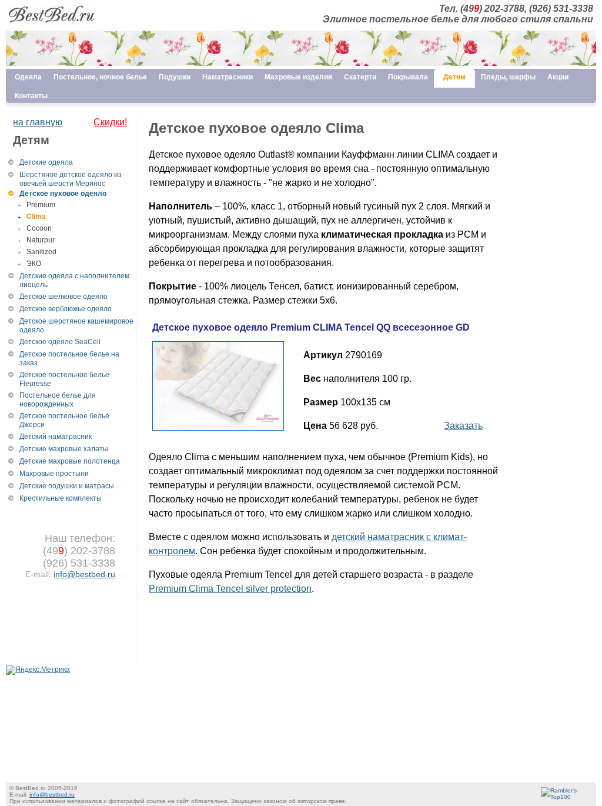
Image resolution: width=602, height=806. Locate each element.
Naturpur (40, 240)
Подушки (174, 77)
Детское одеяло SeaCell (60, 342)
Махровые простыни (54, 473)
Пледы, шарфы (508, 77)
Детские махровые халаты (63, 449)
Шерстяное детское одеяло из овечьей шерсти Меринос (70, 179)
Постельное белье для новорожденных (57, 399)
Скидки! (110, 122)
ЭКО (33, 263)
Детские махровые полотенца (69, 461)
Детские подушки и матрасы (66, 486)
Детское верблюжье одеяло (65, 309)
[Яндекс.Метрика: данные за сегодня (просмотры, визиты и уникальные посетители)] (38, 670)
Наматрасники (227, 77)
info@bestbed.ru (84, 574)
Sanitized (41, 252)
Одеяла (28, 77)
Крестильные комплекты (60, 498)
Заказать (463, 426)
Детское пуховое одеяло (62, 193)
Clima (36, 216)
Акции (557, 77)
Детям (454, 77)
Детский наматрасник (55, 436)
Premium (40, 205)
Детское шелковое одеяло (63, 296)
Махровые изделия (298, 77)
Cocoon (39, 228)
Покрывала (408, 77)
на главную (37, 122)
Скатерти (360, 77)
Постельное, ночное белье (100, 77)
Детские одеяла (46, 162)
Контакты (31, 96)
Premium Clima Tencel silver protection (230, 589)
